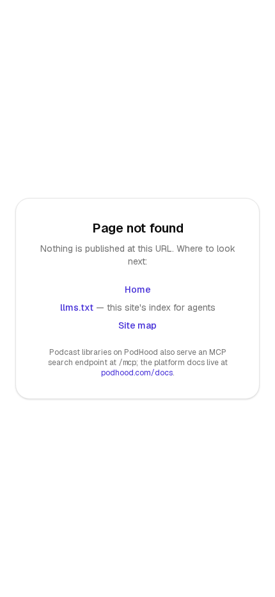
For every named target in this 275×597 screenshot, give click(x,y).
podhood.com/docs (137, 373)
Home (138, 289)
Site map (137, 325)
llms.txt (76, 307)
